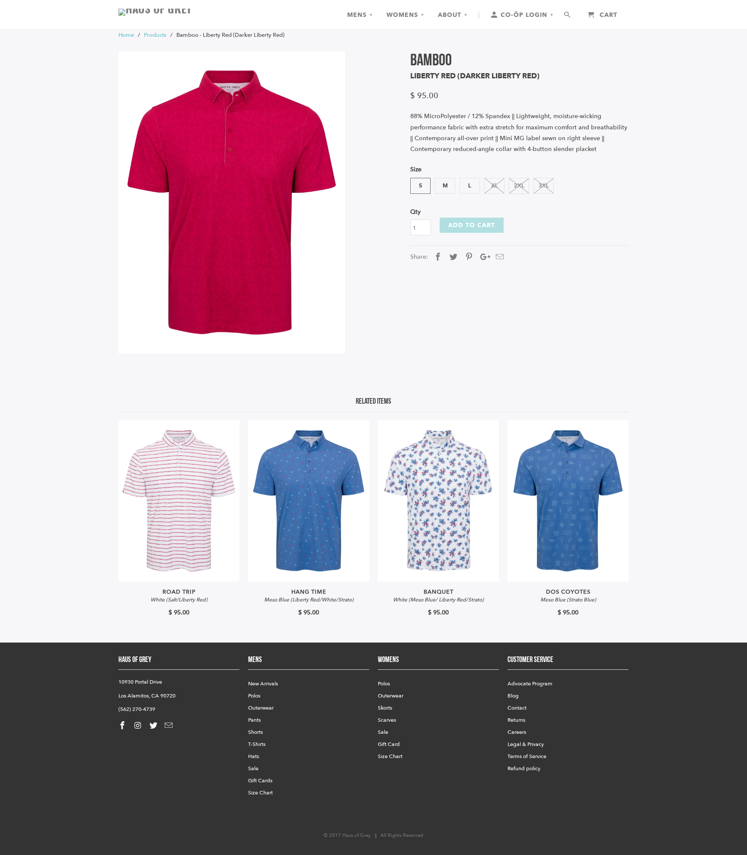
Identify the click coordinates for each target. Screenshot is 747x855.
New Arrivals (263, 683)
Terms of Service (527, 756)
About (452, 15)
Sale (253, 768)
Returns (516, 720)
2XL (519, 186)
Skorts (385, 707)
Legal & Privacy (526, 744)
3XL (544, 186)
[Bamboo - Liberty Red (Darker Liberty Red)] (231, 202)
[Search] (567, 15)
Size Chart (260, 792)
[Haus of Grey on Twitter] (154, 725)
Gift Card (389, 744)
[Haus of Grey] (178, 12)
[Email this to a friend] (498, 257)
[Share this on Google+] (483, 257)
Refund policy (524, 768)
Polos (254, 695)
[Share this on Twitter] (452, 257)
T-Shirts (256, 744)
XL (494, 186)
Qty (415, 212)
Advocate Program (530, 683)
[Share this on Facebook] (437, 257)
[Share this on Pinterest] (468, 257)
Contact (517, 707)
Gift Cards (260, 780)
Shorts (255, 732)
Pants (254, 720)
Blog (513, 695)
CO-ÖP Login (525, 15)
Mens (360, 15)
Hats (253, 756)
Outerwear (261, 707)
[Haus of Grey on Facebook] (123, 725)
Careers (517, 732)
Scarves (387, 720)
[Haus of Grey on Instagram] (139, 725)
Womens (405, 15)
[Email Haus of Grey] (169, 725)
